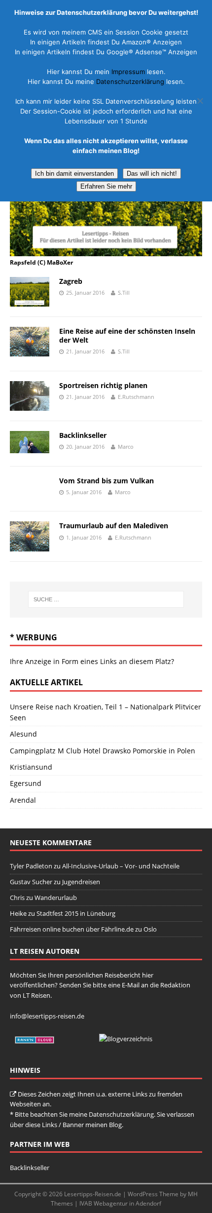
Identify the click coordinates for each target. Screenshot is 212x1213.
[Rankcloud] (34, 1038)
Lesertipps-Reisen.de (92, 1194)
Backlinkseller (82, 435)
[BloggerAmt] (125, 1038)
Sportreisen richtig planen (103, 385)
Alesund (23, 734)
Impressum (128, 72)
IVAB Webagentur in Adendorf (120, 1203)
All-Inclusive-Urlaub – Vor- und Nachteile (120, 865)
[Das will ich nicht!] (200, 101)
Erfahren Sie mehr (106, 186)
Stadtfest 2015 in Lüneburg (75, 913)
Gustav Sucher (31, 881)
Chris (17, 897)
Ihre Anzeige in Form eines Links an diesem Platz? (92, 661)
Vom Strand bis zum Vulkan (106, 480)
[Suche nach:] (106, 599)
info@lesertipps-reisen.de (47, 1016)
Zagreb (70, 281)
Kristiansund (31, 767)
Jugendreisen (81, 881)
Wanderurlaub (56, 897)
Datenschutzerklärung (121, 1114)
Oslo (150, 929)
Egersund (25, 783)
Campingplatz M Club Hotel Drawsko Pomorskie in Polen (102, 750)
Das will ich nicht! (152, 173)
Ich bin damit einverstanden (74, 173)
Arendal (23, 800)
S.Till (124, 292)
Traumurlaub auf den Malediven (113, 525)
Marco (126, 446)
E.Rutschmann (136, 396)
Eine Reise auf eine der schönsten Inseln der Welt (127, 335)
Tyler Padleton (31, 865)
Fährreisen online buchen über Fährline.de (72, 929)
